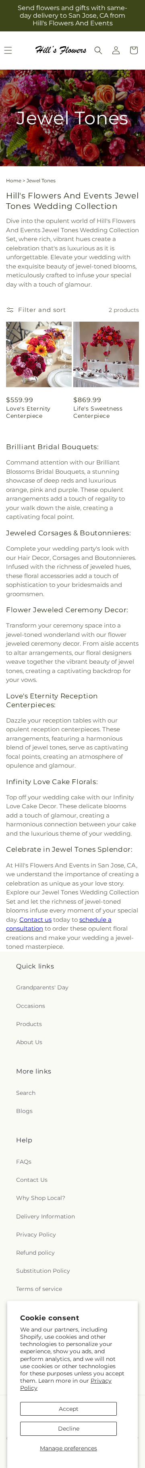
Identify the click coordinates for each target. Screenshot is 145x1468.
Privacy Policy (36, 1234)
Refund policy (35, 1252)
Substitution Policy (43, 1270)
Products (29, 1024)
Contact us (35, 919)
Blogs (24, 1111)
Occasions (30, 1006)
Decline (68, 1428)
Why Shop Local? (40, 1198)
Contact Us (32, 1179)
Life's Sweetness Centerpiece (98, 412)
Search (25, 1092)
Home (13, 181)
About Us (29, 1042)
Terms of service (39, 1289)
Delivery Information (45, 1216)
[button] (98, 50)
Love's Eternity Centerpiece (28, 412)
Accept (69, 1408)
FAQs (23, 1161)
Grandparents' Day (42, 987)
